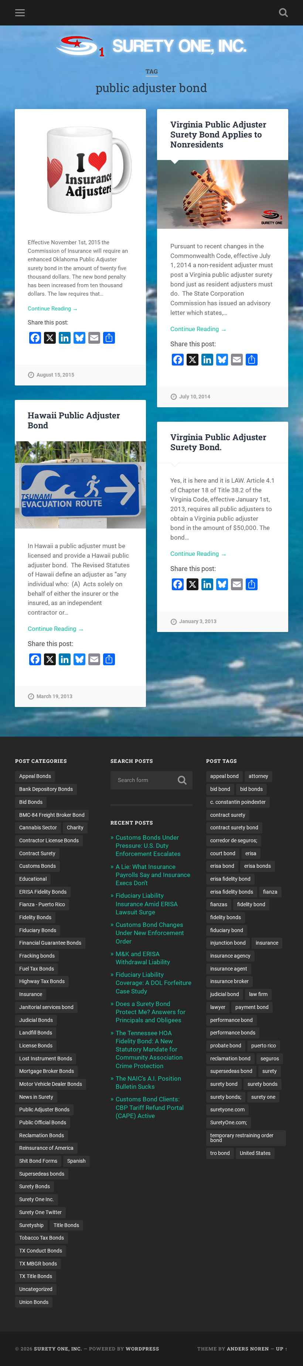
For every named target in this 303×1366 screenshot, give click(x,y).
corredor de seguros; (233, 840)
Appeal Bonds (35, 776)
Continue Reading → (53, 308)
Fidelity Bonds (35, 917)
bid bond (220, 789)
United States (255, 1153)
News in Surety (36, 1097)
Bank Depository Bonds (46, 789)
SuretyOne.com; (228, 1122)
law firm (258, 994)
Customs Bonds (37, 866)
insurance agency (230, 956)
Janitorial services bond (46, 1007)
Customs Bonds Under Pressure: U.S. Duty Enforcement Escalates (148, 845)
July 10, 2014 (194, 397)
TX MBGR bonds (38, 1264)
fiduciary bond (226, 930)
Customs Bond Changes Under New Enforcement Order (150, 933)
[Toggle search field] (283, 12)
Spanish (76, 1161)
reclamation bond (230, 1058)
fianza (270, 892)
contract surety (227, 815)
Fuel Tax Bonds (36, 969)
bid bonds (251, 789)
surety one (263, 1097)
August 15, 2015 (55, 375)
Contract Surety (37, 853)
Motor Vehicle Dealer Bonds (50, 1084)
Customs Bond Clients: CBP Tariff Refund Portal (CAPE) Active (150, 1107)
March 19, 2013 (54, 696)
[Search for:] (151, 780)
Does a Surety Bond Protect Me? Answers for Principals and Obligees (150, 1012)
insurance (267, 943)
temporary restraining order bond (241, 1138)
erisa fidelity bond (230, 879)
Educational (33, 879)
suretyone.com (227, 1109)
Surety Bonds (34, 1186)
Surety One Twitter (40, 1212)
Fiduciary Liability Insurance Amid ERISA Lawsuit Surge (147, 903)
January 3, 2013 (198, 621)
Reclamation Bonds (41, 1135)
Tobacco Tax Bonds (41, 1238)
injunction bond (228, 943)
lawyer (217, 1007)
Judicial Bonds (36, 1020)
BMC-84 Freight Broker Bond (52, 815)
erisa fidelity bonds (231, 892)
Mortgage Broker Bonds (46, 1071)
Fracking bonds (37, 956)
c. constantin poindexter (238, 802)
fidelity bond (251, 904)
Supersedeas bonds (41, 1174)
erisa (250, 853)
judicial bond (224, 994)
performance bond (231, 1020)
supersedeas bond (231, 1071)
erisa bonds (257, 866)
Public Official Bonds (42, 1122)
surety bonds (263, 1084)
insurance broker (229, 981)
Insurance (30, 994)
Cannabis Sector (38, 827)
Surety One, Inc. (58, 1349)
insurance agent (228, 969)
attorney (258, 776)
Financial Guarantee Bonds (50, 943)
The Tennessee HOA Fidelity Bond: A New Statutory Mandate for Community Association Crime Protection (149, 1049)
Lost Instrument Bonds (45, 1058)
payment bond (252, 1007)
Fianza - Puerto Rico (42, 904)
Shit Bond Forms (38, 1161)
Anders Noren (248, 1349)
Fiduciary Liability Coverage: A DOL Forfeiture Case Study (153, 983)
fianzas (218, 904)
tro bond (220, 1153)
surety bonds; (225, 1097)
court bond (222, 853)
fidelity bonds (225, 917)
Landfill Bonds (35, 1033)
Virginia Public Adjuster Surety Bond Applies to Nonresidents (218, 134)
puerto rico (263, 1046)
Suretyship (31, 1225)
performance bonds (232, 1033)
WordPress (142, 1349)
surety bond (224, 1084)
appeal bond (224, 776)
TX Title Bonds (35, 1276)
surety (269, 1071)
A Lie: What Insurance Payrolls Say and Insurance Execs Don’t (153, 875)
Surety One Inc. (36, 1199)
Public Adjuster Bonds (44, 1109)
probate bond (225, 1046)
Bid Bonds (30, 802)
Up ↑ (282, 1349)
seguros (270, 1058)
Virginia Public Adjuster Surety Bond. (218, 441)
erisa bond (222, 866)
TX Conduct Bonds (40, 1251)
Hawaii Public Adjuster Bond (74, 420)
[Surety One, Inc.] (151, 46)
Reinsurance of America (46, 1148)
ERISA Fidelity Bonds (43, 892)
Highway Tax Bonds (42, 981)
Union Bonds (33, 1302)
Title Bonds (66, 1225)
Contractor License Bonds (49, 840)
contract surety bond (234, 827)
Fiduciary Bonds (37, 930)
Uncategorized (35, 1289)
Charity (75, 827)
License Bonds (35, 1046)
